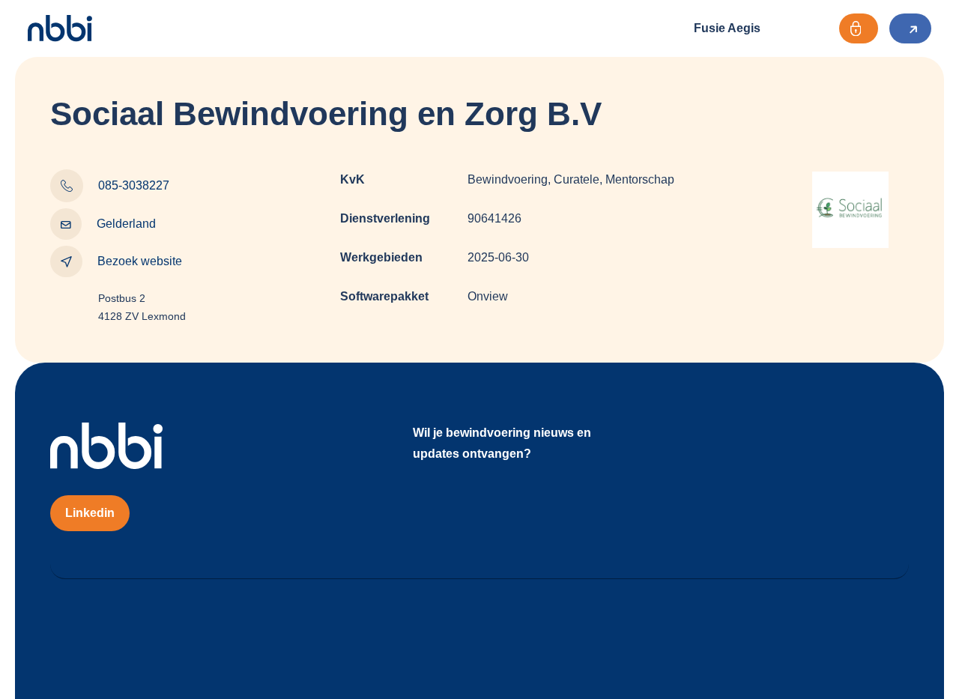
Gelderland (126, 223)
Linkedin (90, 512)
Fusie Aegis (727, 28)
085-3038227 (133, 185)
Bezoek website (139, 261)
